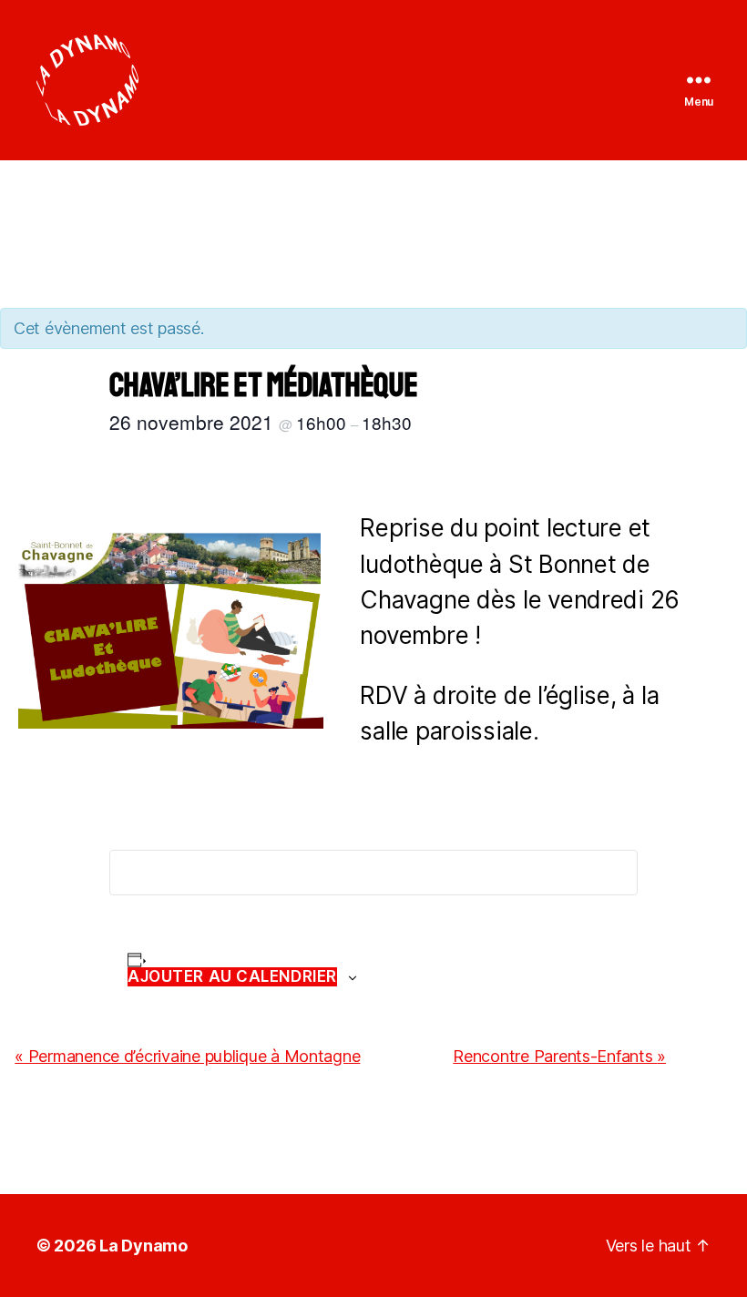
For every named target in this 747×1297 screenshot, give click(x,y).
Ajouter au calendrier (232, 976)
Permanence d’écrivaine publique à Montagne (187, 1056)
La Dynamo (143, 1245)
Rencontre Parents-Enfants (559, 1056)
